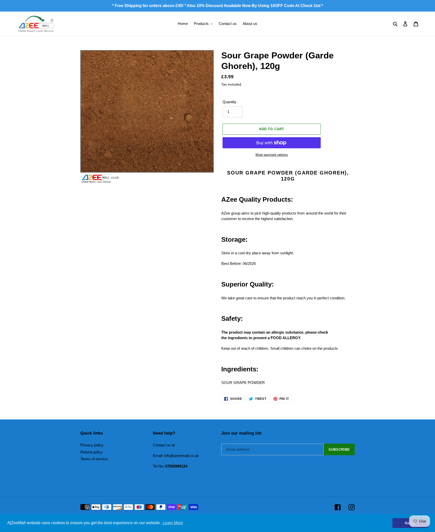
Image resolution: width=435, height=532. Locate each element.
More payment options (272, 155)
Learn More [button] (173, 523)
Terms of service (94, 459)
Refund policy (91, 452)
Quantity (229, 102)
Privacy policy (91, 445)
